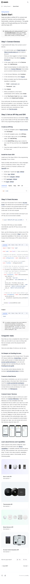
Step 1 (19, 234)
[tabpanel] (15, 192)
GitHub (22, 171)
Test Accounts (13, 109)
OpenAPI (3, 168)
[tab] (4, 185)
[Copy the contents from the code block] (26, 191)
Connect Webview (16, 69)
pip (9, 174)
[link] (15, 470)
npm (18, 171)
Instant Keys (17, 358)
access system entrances (8, 362)
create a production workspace (15, 383)
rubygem (12, 176)
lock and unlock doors (13, 371)
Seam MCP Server (11, 32)
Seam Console (21, 50)
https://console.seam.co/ (11, 52)
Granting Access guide (7, 366)
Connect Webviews (13, 398)
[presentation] (15, 220)
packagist (9, 179)
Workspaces (13, 388)
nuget (7, 181)
